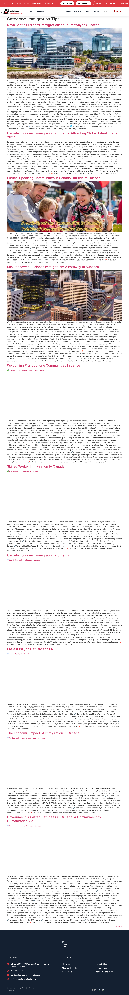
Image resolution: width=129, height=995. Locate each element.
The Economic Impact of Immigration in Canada (43, 733)
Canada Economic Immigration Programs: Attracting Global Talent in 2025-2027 (64, 135)
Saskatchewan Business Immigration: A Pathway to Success (53, 267)
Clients (51, 11)
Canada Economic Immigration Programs (38, 555)
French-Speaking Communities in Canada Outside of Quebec (53, 178)
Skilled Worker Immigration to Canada (36, 466)
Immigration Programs (70, 11)
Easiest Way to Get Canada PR (30, 649)
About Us (40, 11)
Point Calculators (92, 11)
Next (119, 927)
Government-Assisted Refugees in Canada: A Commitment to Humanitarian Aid (54, 819)
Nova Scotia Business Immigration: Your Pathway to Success (53, 25)
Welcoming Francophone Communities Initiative (43, 365)
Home (30, 11)
